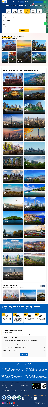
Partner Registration (39, 398)
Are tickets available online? (10, 337)
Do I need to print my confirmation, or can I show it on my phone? (20, 340)
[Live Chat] (45, 23)
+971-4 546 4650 (10, 334)
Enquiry (22, 388)
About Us (3, 382)
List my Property (27, 398)
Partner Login (42, 398)
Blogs (12, 385)
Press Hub (3, 388)
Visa (19, 1)
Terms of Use (4, 383)
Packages (15, 1)
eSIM (30, 1)
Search (25, 30)
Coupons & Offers (24, 385)
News (12, 388)
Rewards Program (5, 387)
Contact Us (4, 385)
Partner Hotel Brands (5, 390)
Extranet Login (30, 398)
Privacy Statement (24, 382)
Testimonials (13, 383)
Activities (22, 1)
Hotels (11, 1)
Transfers (27, 1)
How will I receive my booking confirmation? (14, 344)
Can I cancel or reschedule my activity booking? (15, 347)
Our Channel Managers (13, 391)
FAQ (21, 383)
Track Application (24, 387)
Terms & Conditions (15, 382)
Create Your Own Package (24, 391)
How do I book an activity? (10, 350)
